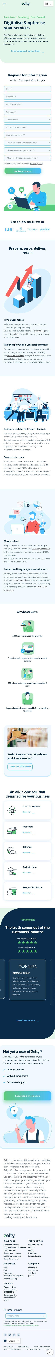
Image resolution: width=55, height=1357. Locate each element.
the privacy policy (36, 164)
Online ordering (10, 1250)
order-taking (39, 330)
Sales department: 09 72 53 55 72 (10, 1291)
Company (33, 1263)
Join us (30, 1276)
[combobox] (48, 4)
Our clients (32, 1273)
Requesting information (27, 1096)
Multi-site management (12, 1256)
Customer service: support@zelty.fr (10, 1296)
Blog (5, 1267)
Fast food (31, 1247)
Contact (8, 1283)
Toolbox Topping (10, 1279)
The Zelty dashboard (41, 548)
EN (46, 4)
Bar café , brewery (34, 1256)
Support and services (11, 1259)
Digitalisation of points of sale (15, 1247)
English (12, 1341)
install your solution (15, 355)
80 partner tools (20, 580)
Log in (6, 1300)
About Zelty (32, 1267)
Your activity (35, 1240)
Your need (9, 1240)
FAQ (5, 1270)
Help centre (8, 1273)
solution (16, 334)
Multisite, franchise (35, 1244)
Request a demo (10, 1287)
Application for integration (13, 1276)
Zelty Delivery (19, 443)
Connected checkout (11, 1244)
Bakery (30, 1250)
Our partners (33, 1270)
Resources (9, 1263)
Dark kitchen (33, 1253)
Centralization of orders (12, 1253)
